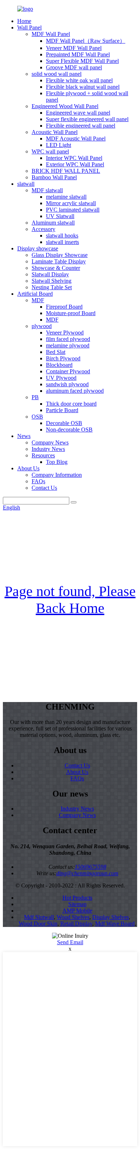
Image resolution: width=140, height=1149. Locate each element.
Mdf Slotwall (39, 917)
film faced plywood (68, 339)
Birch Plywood (63, 358)
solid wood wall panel (56, 74)
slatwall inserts (62, 242)
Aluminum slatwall (53, 223)
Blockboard (59, 365)
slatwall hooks (62, 235)
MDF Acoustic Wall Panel (76, 138)
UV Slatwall (60, 216)
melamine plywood (67, 345)
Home (24, 21)
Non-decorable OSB (69, 429)
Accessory (43, 229)
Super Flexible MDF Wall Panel (82, 61)
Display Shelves (110, 917)
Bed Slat (55, 352)
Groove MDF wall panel (74, 67)
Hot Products (77, 898)
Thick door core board (71, 404)
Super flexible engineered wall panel (87, 119)
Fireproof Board (64, 307)
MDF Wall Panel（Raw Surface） (85, 41)
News (24, 436)
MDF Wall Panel (51, 34)
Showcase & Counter (56, 268)
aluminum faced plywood (75, 391)
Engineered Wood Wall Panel (65, 106)
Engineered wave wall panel (78, 113)
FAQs (38, 481)
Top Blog (56, 462)
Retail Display (76, 923)
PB (35, 397)
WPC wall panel (50, 151)
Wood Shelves (73, 917)
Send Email (70, 942)
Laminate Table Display (59, 261)
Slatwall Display (50, 274)
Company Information (57, 475)
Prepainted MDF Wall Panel (78, 54)
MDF (38, 300)
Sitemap (77, 904)
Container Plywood (68, 371)
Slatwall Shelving (51, 281)
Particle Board (62, 410)
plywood (42, 326)
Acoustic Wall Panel (55, 132)
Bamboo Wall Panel (54, 177)
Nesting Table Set (52, 287)
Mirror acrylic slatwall (71, 203)
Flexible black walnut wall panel (83, 87)
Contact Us (44, 488)
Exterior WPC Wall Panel (75, 164)
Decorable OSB (64, 423)
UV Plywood (61, 378)
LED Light (58, 145)
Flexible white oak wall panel (79, 80)
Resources (43, 455)
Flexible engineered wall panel (80, 126)
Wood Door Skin (38, 923)
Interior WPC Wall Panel (74, 158)
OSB (37, 417)
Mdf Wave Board (115, 923)
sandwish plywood (67, 384)
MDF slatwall (47, 190)
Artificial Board (35, 294)
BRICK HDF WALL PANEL (66, 171)
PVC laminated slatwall (72, 210)
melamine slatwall (66, 197)
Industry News (48, 449)
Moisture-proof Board (70, 313)
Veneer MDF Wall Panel (74, 48)
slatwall (25, 184)
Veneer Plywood (65, 332)
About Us (28, 468)
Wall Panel (29, 27)
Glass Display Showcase (60, 255)
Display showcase (37, 248)
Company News (50, 442)
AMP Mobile (77, 911)
